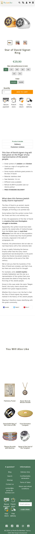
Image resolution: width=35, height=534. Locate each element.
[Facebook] (7, 526)
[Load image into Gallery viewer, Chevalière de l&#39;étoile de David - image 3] (25, 42)
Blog (9, 472)
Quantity (7, 88)
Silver (21, 82)
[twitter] (12, 526)
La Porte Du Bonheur (17, 530)
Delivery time (25, 472)
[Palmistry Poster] (10, 390)
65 (28, 69)
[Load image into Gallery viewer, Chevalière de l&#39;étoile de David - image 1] (10, 42)
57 (11, 69)
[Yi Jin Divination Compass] (25, 413)
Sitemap (10, 480)
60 (17, 69)
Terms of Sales (25, 482)
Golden (13, 82)
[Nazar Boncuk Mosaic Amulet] (25, 390)
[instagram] (23, 526)
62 (22, 69)
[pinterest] (17, 526)
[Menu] (33, 2)
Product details (17, 141)
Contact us (10, 484)
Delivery (17, 144)
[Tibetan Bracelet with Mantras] (10, 436)
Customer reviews (17, 147)
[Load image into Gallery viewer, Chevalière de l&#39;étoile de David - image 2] (17, 42)
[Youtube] (28, 526)
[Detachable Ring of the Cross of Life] (10, 413)
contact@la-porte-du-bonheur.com (9, 490)
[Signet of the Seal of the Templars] (25, 436)
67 (14, 73)
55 (6, 69)
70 (20, 73)
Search (9, 476)
